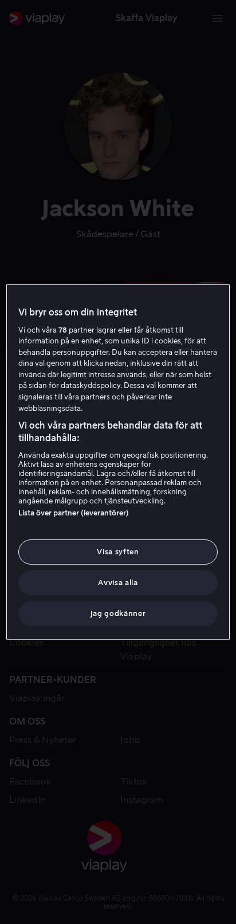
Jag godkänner (118, 613)
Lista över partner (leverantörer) (73, 513)
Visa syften (118, 551)
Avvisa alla (117, 582)
